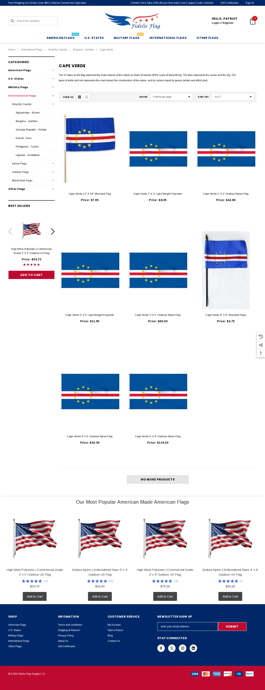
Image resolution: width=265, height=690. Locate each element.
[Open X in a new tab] (172, 648)
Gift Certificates (229, 2)
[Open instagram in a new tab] (182, 648)
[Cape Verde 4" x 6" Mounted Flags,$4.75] (226, 270)
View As (68, 97)
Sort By (203, 97)
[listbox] (233, 97)
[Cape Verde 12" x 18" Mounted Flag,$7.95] (90, 149)
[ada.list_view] (86, 97)
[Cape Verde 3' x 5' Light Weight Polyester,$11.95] (90, 270)
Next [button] (53, 231)
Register (228, 23)
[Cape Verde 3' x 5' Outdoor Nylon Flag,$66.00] (158, 270)
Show (143, 97)
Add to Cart (31, 275)
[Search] (12, 21)
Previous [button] (10, 231)
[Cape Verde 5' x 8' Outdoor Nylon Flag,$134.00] (158, 391)
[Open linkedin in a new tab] (193, 648)
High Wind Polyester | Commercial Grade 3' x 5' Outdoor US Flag (31, 250)
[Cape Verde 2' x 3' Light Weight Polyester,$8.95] (158, 149)
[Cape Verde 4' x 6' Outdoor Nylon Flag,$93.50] (90, 391)
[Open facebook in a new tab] (161, 648)
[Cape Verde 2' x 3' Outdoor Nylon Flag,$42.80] (226, 149)
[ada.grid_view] (79, 97)
